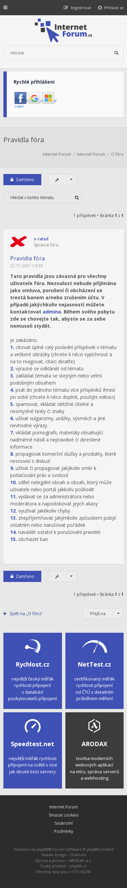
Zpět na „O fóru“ (26, 613)
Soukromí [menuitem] (64, 823)
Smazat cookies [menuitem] (64, 815)
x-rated (41, 239)
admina (52, 311)
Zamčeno (25, 179)
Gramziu (78, 854)
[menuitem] (111, 7)
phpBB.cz (78, 865)
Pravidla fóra (23, 139)
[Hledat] (116, 53)
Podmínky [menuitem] (63, 831)
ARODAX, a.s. (80, 860)
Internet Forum (63, 807)
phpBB (42, 849)
